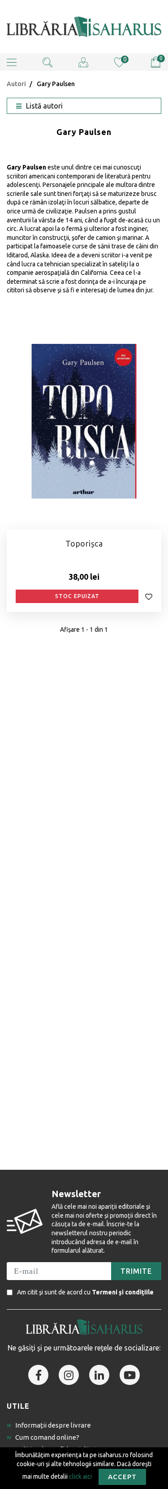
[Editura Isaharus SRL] (84, 27)
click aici (80, 1476)
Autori (16, 83)
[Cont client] (83, 61)
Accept (122, 1476)
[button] (12, 62)
